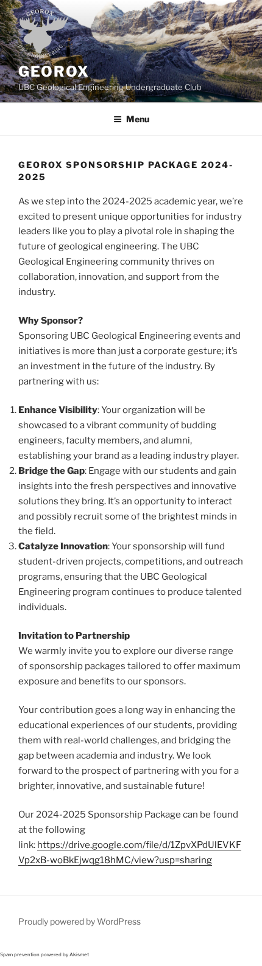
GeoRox (54, 71)
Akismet (79, 954)
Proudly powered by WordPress (79, 921)
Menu (137, 119)
